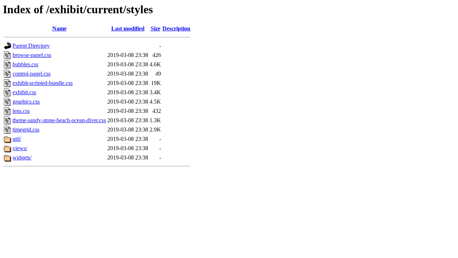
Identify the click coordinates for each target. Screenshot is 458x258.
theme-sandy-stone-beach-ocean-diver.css (59, 120)
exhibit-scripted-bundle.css (43, 83)
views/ (20, 148)
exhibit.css (24, 92)
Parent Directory (31, 46)
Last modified (128, 28)
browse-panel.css (32, 55)
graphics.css (26, 102)
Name (59, 28)
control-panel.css (31, 74)
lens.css (21, 111)
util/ (17, 139)
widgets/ (22, 157)
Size (155, 28)
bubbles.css (25, 64)
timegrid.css (26, 129)
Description (176, 28)
